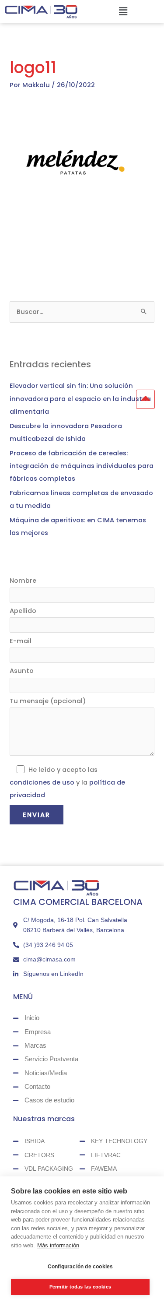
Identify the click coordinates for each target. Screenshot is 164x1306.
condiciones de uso (42, 782)
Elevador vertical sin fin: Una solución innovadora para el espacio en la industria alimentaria (80, 398)
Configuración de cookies (80, 1267)
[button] (122, 11)
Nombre (23, 580)
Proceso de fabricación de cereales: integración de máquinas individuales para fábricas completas (82, 466)
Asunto (22, 670)
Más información (58, 1245)
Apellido (23, 610)
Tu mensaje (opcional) (48, 701)
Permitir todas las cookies (80, 1286)
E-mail (20, 641)
